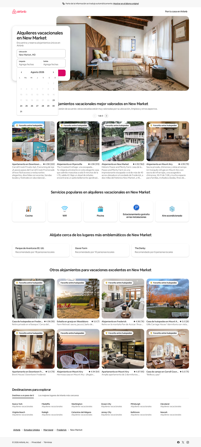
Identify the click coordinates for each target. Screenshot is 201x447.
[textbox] (29, 64)
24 (21, 106)
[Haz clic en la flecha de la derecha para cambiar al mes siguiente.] (53, 72)
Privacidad (36, 442)
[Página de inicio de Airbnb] (19, 11)
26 (32, 106)
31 (21, 111)
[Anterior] (94, 116)
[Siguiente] (106, 116)
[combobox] (41, 54)
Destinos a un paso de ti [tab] (23, 395)
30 (53, 106)
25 (26, 106)
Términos (48, 442)
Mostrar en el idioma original (126, 3)
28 (43, 106)
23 (53, 100)
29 (48, 106)
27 (37, 106)
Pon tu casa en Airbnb (176, 11)
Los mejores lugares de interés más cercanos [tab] (58, 395)
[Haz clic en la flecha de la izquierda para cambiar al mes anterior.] (21, 72)
